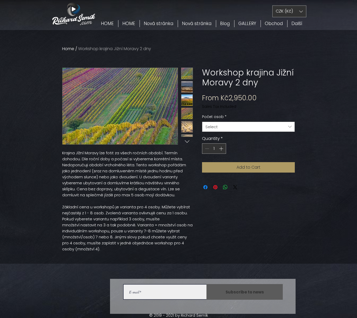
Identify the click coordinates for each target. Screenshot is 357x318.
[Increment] (221, 149)
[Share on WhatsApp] (225, 187)
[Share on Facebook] (205, 187)
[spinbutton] (214, 149)
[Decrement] (206, 149)
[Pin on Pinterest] (215, 187)
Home (68, 49)
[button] (289, 11)
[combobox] (248, 127)
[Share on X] (235, 187)
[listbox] (289, 11)
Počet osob (214, 116)
